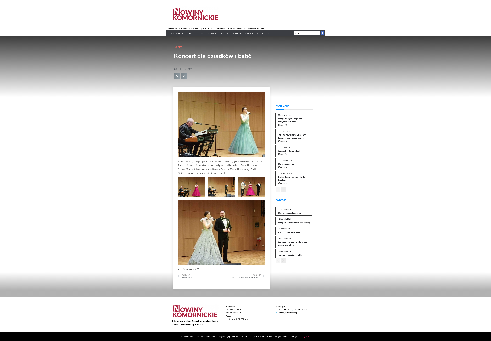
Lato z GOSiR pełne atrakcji (290, 232)
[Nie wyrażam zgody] (487, 336)
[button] (177, 76)
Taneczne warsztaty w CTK (290, 255)
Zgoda (305, 336)
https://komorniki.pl (233, 312)
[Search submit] (322, 33)
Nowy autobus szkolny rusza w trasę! (294, 223)
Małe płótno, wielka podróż (289, 213)
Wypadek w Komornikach (289, 151)
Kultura (178, 47)
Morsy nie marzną (286, 164)
